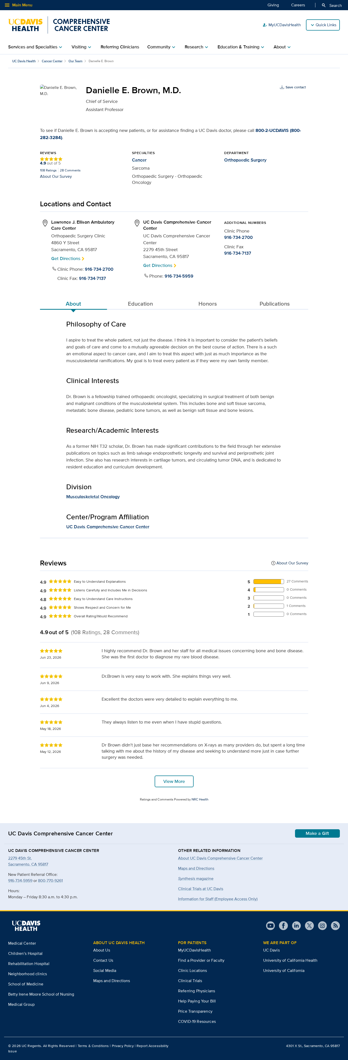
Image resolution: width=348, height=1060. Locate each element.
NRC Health (200, 799)
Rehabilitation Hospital (28, 964)
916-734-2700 (99, 269)
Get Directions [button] (65, 258)
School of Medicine (25, 984)
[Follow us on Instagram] (320, 925)
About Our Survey (56, 176)
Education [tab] (140, 304)
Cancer (139, 160)
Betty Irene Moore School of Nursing (41, 994)
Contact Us (103, 960)
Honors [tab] (207, 304)
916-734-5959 (179, 276)
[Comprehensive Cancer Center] (59, 25)
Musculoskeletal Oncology (93, 496)
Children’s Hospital (25, 953)
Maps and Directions (196, 868)
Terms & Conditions (93, 1045)
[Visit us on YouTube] (270, 925)
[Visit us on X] (307, 925)
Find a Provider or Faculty (201, 960)
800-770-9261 (50, 881)
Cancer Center (52, 61)
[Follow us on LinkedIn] (294, 925)
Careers (298, 5)
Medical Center (22, 943)
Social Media (104, 970)
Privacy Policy (123, 1045)
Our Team (76, 61)
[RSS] (333, 925)
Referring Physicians (196, 991)
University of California (284, 970)
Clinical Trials (190, 981)
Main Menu (18, 5)
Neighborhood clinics (27, 974)
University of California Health (290, 960)
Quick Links (326, 25)
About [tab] (73, 304)
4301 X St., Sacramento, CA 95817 (313, 1045)
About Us (101, 950)
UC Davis (271, 950)
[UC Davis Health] (26, 925)
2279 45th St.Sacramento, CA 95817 (28, 861)
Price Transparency (195, 1011)
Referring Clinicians (120, 47)
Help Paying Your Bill (197, 1001)
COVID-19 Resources (197, 1021)
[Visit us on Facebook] (281, 925)
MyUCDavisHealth (281, 25)
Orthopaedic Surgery (245, 160)
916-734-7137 (92, 278)
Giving (273, 5)
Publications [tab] (275, 304)
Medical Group (21, 1004)
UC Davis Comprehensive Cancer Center (107, 526)
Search (331, 5)
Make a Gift (317, 833)
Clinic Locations (192, 970)
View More (174, 781)
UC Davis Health (24, 61)
